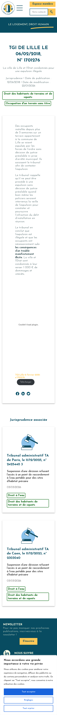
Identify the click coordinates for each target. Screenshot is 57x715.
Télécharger (25, 382)
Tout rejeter (28, 708)
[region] (28, 685)
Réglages (28, 700)
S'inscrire (28, 641)
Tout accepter (28, 692)
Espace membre (42, 4)
